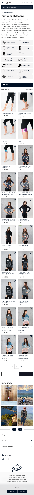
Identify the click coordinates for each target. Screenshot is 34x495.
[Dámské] (3, 12)
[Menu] (2, 2)
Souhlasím (22, 491)
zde (17, 484)
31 (21, 366)
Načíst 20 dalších (25, 374)
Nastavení (17, 487)
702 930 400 (8, 455)
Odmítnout (11, 491)
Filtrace (8, 85)
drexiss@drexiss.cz (9, 459)
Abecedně (4, 89)
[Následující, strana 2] (16, 366)
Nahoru (6, 374)
